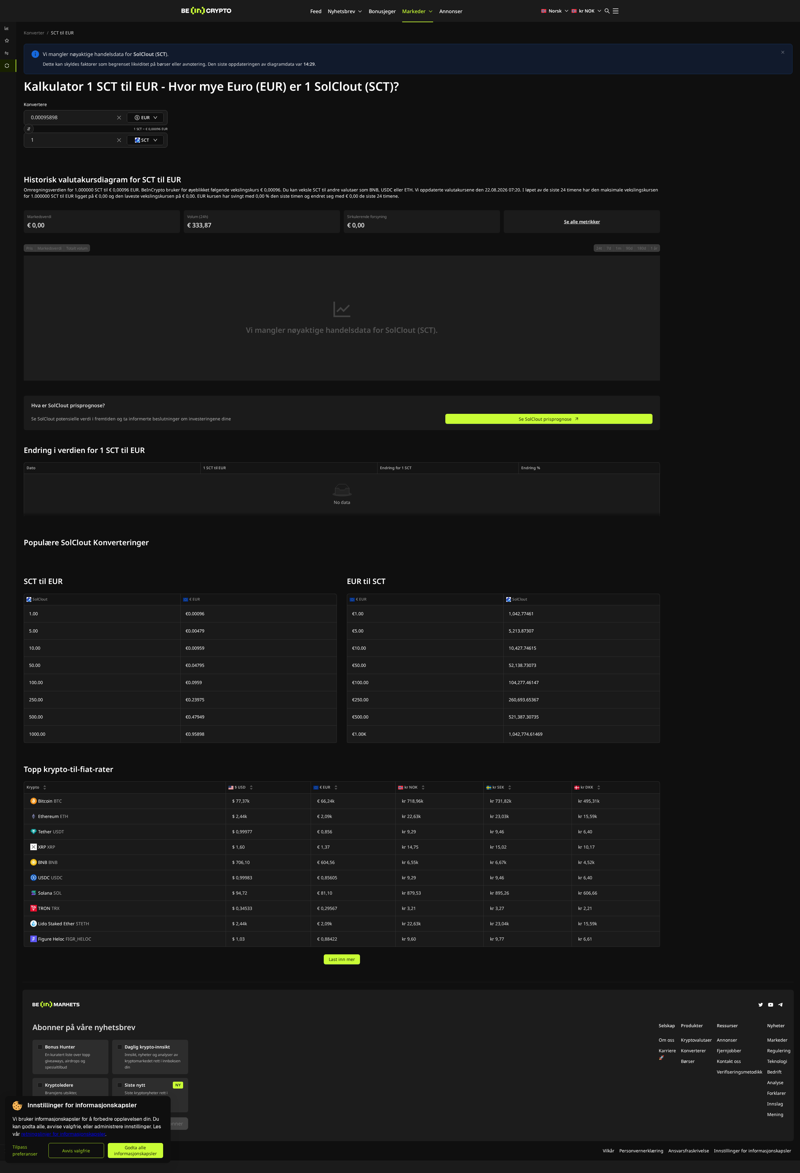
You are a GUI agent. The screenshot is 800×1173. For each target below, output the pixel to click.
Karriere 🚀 (667, 1054)
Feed (316, 11)
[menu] (8, 47)
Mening (775, 1114)
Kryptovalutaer (696, 1040)
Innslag (775, 1104)
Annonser (450, 11)
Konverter (34, 33)
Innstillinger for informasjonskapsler (752, 1151)
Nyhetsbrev (341, 11)
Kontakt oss (729, 1061)
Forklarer (776, 1093)
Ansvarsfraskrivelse (688, 1151)
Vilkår (608, 1151)
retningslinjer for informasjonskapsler (63, 1134)
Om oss (666, 1040)
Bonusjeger (382, 11)
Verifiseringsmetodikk (739, 1072)
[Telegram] (781, 1005)
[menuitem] (8, 28)
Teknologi (777, 1061)
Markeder (414, 11)
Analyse (775, 1082)
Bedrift (774, 1072)
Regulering (779, 1051)
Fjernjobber (729, 1051)
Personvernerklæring (641, 1151)
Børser (688, 1061)
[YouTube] (771, 1005)
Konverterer (693, 1051)
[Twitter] (761, 1005)
